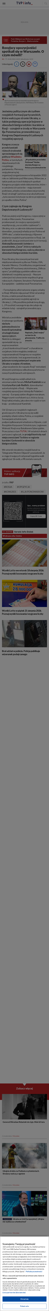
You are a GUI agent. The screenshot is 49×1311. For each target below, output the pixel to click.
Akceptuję (24, 1299)
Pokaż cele (24, 1306)
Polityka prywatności (34, 1271)
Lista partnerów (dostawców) (14, 1293)
